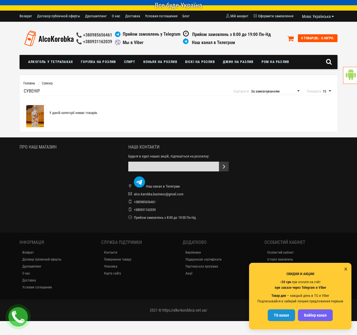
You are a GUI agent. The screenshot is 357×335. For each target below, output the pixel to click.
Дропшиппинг (96, 16)
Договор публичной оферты (58, 16)
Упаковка (110, 266)
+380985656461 (97, 35)
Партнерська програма (201, 266)
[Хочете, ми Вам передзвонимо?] (18, 316)
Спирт (130, 62)
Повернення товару (117, 259)
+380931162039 (97, 41)
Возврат (26, 16)
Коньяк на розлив (160, 62)
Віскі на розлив (200, 62)
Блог (186, 16)
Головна (29, 83)
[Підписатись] (224, 166)
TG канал (281, 315)
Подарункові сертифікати (203, 259)
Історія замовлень (280, 259)
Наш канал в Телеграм (213, 42)
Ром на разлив (276, 62)
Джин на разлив (238, 62)
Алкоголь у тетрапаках (50, 62)
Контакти (110, 252)
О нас (116, 16)
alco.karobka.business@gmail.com (159, 194)
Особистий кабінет (280, 252)
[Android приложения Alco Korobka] (350, 75)
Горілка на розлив (98, 62)
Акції (188, 273)
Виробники (193, 252)
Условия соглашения (161, 16)
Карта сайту (112, 273)
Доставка (132, 16)
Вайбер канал (315, 315)
